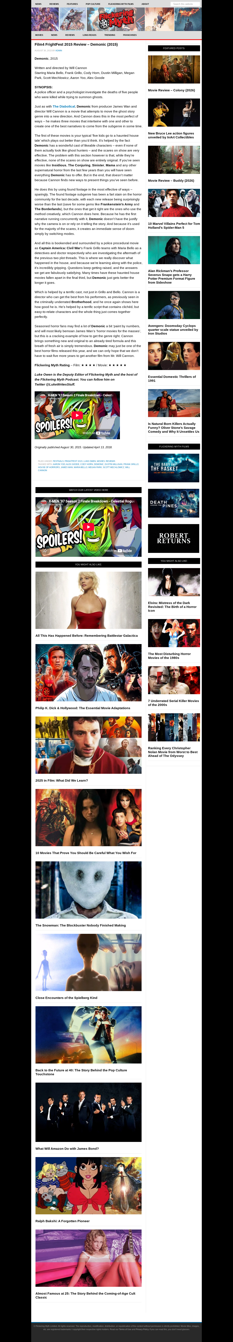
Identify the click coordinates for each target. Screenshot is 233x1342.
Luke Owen (90, 461)
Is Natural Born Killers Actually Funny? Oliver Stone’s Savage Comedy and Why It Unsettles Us (173, 427)
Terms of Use (125, 1329)
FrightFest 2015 (74, 461)
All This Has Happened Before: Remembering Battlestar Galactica (86, 635)
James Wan (67, 467)
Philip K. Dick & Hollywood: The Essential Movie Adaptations (82, 708)
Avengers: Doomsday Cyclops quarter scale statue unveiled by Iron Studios (173, 329)
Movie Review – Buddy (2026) (171, 180)
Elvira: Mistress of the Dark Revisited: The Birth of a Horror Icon (172, 607)
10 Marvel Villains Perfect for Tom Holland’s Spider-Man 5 (174, 225)
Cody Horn (86, 464)
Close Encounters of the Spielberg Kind (66, 998)
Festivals (58, 461)
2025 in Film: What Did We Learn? (61, 780)
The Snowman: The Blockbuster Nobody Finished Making (80, 925)
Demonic (99, 464)
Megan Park (95, 467)
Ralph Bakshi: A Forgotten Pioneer (62, 1221)
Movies (101, 461)
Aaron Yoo (59, 464)
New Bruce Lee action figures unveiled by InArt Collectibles (171, 135)
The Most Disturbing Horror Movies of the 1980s (169, 656)
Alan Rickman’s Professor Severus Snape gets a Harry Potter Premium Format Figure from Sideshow (171, 276)
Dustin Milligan (113, 464)
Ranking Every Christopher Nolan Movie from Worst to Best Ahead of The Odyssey (173, 752)
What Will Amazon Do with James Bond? (67, 1148)
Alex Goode (72, 464)
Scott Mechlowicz (113, 467)
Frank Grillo (131, 464)
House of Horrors (49, 467)
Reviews (110, 461)
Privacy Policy (142, 1329)
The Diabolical (64, 106)
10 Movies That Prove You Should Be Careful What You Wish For (85, 853)
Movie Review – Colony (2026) (171, 90)
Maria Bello (80, 467)
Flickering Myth (116, 19)
